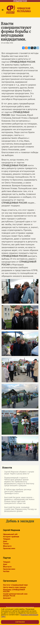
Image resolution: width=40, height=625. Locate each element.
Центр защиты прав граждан (14, 587)
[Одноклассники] (26, 48)
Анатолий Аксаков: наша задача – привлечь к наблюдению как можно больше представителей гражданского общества (18, 500)
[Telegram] (38, 48)
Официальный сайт (10, 534)
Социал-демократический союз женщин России (15, 595)
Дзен (5, 541)
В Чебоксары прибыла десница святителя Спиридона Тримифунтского (16, 491)
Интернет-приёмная (11, 537)
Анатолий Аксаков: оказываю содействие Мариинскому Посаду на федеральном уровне (19, 509)
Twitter (6, 544)
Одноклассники (9, 548)
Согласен (20, 622)
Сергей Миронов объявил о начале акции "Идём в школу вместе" (18, 473)
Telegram (6, 539)
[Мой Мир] (29, 48)
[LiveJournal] (35, 48)
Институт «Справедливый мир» (15, 585)
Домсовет (7, 598)
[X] (32, 48)
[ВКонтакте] (23, 48)
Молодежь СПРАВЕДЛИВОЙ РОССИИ (14, 590)
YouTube (6, 571)
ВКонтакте (7, 546)
